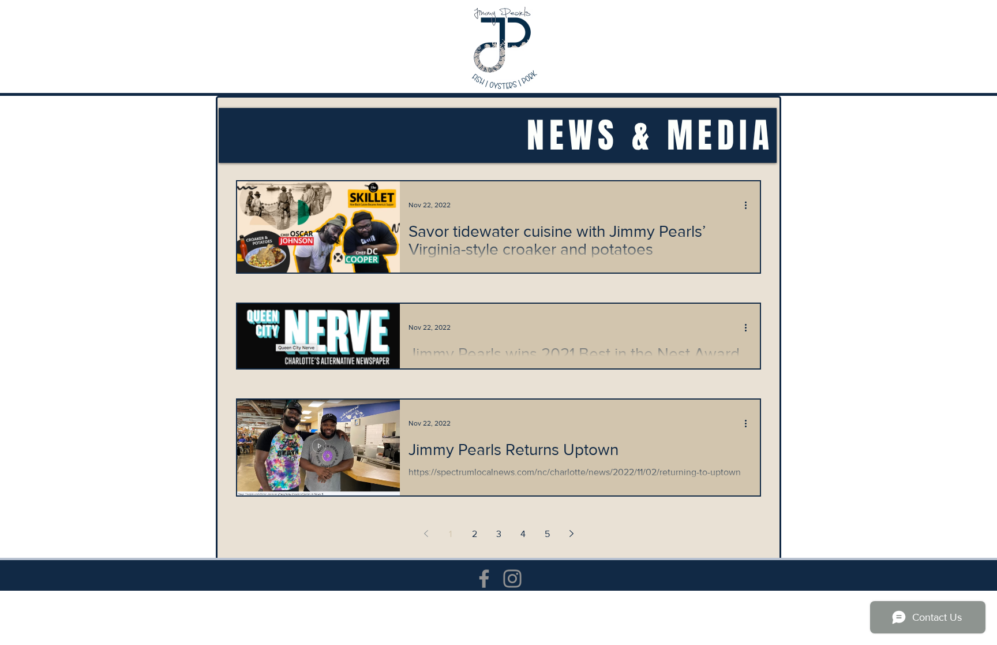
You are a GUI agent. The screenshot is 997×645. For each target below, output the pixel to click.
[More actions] (749, 205)
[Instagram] (512, 578)
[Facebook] (484, 578)
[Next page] (571, 533)
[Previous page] (425, 533)
